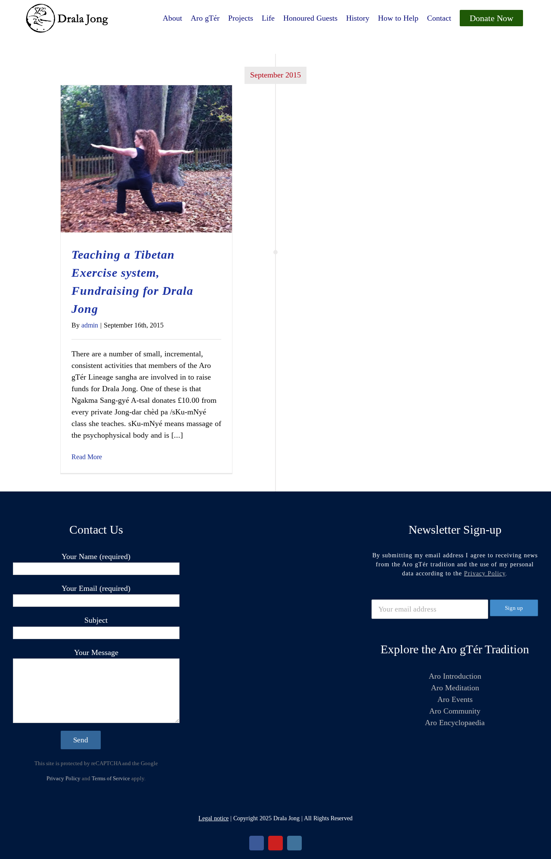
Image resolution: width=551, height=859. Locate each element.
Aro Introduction (455, 676)
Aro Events (455, 699)
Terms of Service (111, 778)
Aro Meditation (455, 687)
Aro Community (454, 711)
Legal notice (213, 818)
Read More (86, 456)
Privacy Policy (63, 778)
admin (89, 325)
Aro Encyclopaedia (455, 722)
